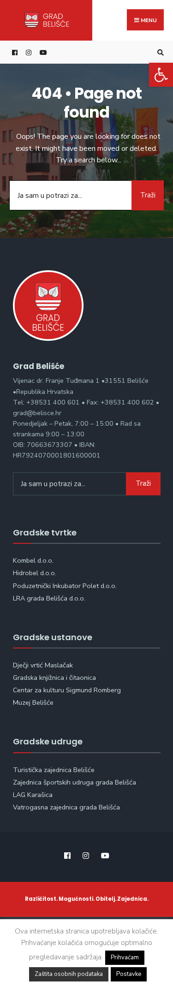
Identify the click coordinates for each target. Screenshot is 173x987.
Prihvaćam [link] (125, 957)
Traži (147, 195)
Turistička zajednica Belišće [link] (54, 769)
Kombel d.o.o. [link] (33, 560)
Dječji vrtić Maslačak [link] (43, 665)
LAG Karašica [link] (33, 794)
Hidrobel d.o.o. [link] (34, 572)
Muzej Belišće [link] (33, 702)
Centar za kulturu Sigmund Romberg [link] (67, 690)
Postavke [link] (128, 974)
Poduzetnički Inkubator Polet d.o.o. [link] (65, 585)
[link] (161, 75)
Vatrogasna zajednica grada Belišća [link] (66, 807)
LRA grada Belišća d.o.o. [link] (49, 598)
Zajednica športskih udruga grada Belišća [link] (74, 782)
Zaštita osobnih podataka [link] (69, 974)
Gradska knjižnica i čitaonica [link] (54, 677)
